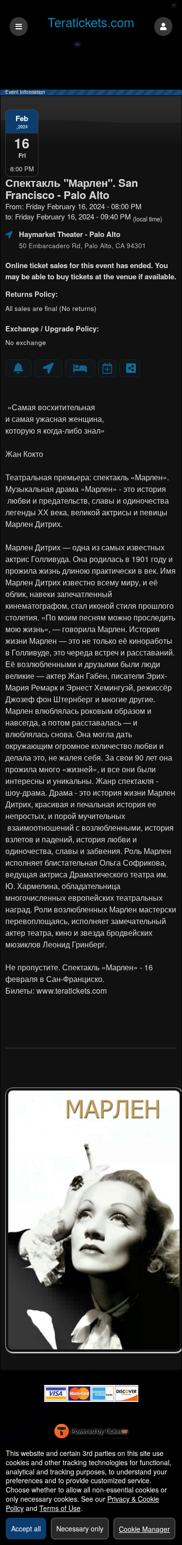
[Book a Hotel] (80, 368)
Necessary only (79, 1528)
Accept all (26, 1528)
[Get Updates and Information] (18, 368)
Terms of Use (60, 1508)
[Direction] (48, 368)
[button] (163, 26)
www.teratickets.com (71, 990)
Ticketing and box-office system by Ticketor (91, 1433)
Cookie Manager (144, 1529)
